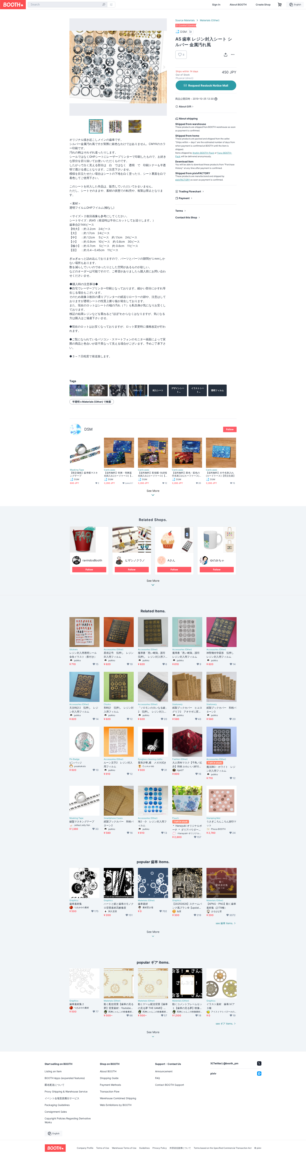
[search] (104, 4)
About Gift (185, 106)
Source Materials (185, 20)
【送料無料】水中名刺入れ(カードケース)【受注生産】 (221, 474)
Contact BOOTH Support (169, 1084)
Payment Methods (110, 1084)
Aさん (171, 560)
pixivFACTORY (182, 179)
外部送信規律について (180, 1148)
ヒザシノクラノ (135, 560)
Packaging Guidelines (57, 1104)
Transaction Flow (109, 1091)
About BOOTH (238, 4)
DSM (88, 429)
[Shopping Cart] (279, 4)
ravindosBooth (92, 560)
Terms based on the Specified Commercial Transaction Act (222, 1148)
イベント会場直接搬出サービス (62, 1098)
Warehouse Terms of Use (124, 1148)
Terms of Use (102, 1148)
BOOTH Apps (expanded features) (65, 1078)
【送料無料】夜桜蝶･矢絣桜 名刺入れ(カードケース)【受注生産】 (153, 474)
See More (153, 580)
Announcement (163, 1071)
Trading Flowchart (190, 191)
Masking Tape (77, 470)
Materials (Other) (209, 20)
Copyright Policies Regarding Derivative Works (68, 1120)
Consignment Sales (56, 1111)
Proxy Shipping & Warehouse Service (66, 1091)
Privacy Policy (159, 1148)
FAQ (157, 1078)
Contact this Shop (186, 217)
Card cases (109, 470)
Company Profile (85, 1148)
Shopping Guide (109, 1078)
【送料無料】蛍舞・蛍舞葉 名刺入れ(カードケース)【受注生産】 (119, 474)
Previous (72, 67)
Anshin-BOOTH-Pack (203, 152)
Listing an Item (53, 1071)
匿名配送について (54, 1084)
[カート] (190, 32)
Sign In (216, 4)
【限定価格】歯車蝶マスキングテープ (84, 474)
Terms (179, 210)
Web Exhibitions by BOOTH (115, 1104)
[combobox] (67, 4)
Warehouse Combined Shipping (118, 1098)
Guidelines (144, 1148)
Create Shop (263, 4)
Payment (184, 198)
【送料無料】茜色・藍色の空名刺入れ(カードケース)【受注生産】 (186, 474)
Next (164, 67)
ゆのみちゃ (217, 560)
